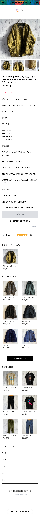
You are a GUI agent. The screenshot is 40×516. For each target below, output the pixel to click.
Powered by (17, 494)
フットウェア (6, 473)
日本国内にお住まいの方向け (20, 221)
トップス (4, 460)
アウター (5, 453)
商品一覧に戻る (20, 358)
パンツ (4, 467)
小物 (3, 480)
